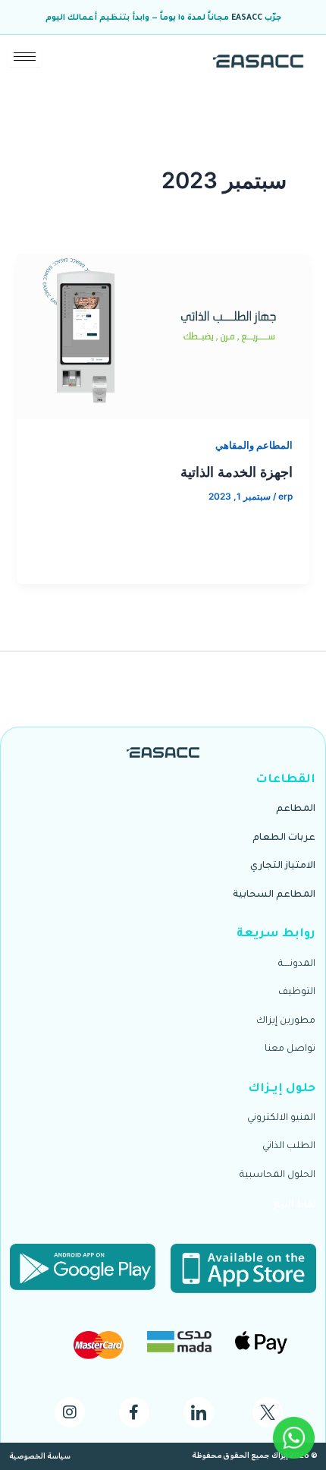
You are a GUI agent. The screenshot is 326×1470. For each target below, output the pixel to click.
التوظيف (296, 992)
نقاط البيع (294, 1203)
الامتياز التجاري (282, 866)
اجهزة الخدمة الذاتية (236, 471)
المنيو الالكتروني (281, 1118)
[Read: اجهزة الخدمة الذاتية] (163, 336)
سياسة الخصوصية (40, 1456)
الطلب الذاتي (288, 1146)
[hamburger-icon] (25, 56)
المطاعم (295, 809)
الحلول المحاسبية (277, 1175)
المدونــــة (296, 964)
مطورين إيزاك (285, 1021)
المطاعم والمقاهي (254, 445)
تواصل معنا (290, 1049)
